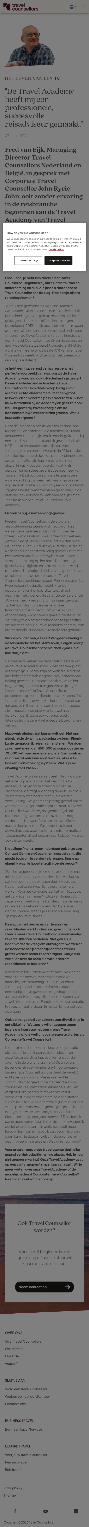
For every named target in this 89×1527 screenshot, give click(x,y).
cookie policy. (56, 249)
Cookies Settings (28, 260)
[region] (44, 247)
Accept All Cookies (58, 260)
